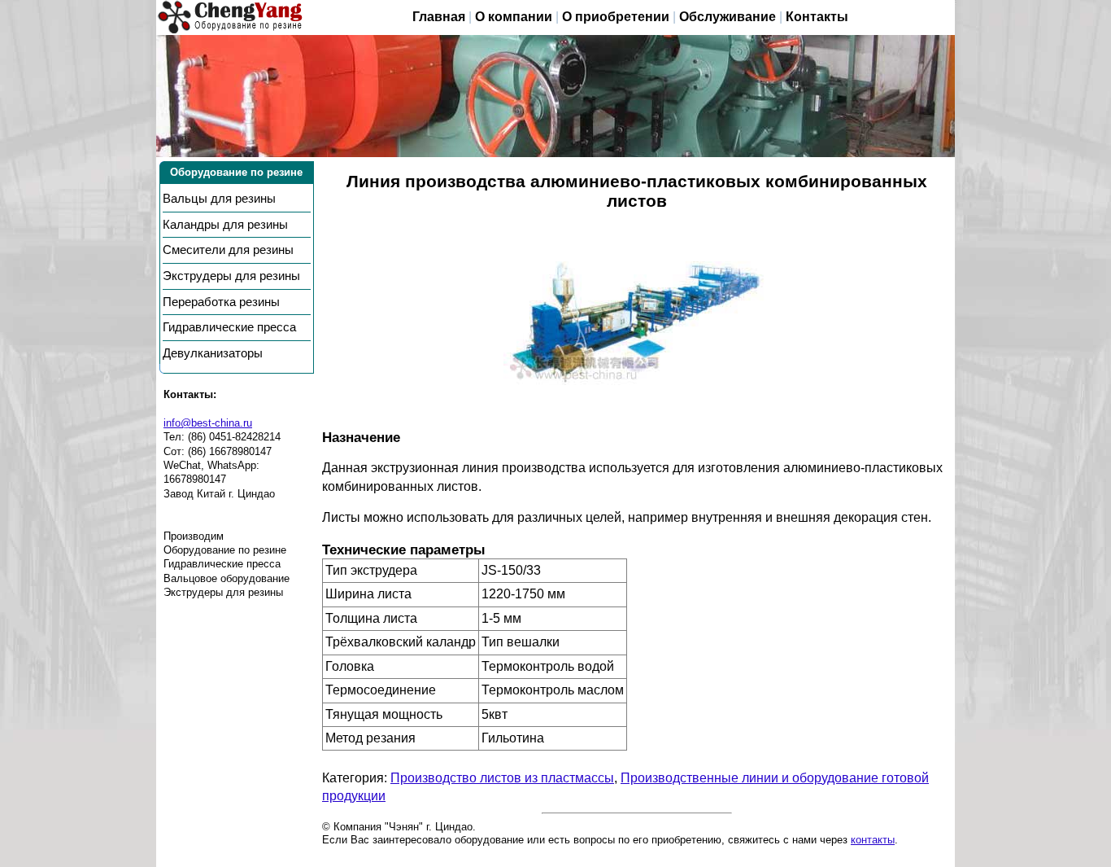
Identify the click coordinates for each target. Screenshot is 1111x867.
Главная (438, 17)
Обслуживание (727, 17)
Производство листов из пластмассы (502, 778)
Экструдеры (231, 275)
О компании (513, 17)
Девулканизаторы (213, 353)
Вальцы (219, 198)
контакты (873, 840)
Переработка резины (221, 302)
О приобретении (615, 17)
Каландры (225, 224)
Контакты (817, 17)
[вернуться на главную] (230, 17)
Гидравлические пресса (229, 327)
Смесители (228, 249)
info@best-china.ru (207, 423)
